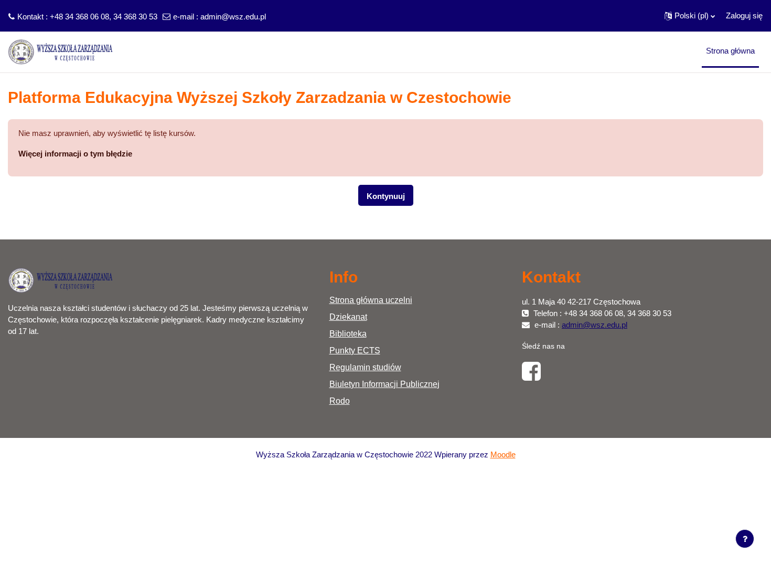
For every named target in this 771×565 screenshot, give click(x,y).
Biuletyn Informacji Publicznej (384, 384)
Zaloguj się (744, 15)
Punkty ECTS (354, 350)
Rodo (339, 400)
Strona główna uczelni (370, 300)
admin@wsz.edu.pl (233, 16)
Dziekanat (348, 316)
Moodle (503, 454)
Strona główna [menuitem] (730, 50)
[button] (690, 16)
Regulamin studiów (365, 367)
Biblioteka (348, 333)
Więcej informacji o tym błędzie (75, 153)
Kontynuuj (386, 196)
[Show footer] (744, 538)
